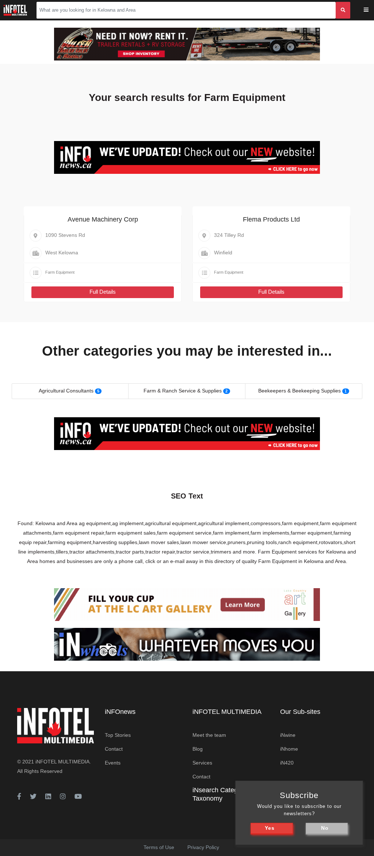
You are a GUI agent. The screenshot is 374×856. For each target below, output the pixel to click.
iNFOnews (120, 711)
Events (113, 763)
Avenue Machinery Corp (103, 219)
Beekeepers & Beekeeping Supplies (299, 391)
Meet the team (209, 735)
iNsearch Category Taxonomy (219, 794)
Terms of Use (159, 847)
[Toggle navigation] (371, 10)
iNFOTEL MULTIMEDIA (62, 762)
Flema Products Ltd (271, 219)
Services (202, 763)
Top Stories (118, 735)
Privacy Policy (203, 847)
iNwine (287, 735)
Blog (197, 749)
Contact (114, 749)
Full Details (102, 292)
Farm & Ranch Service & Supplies (183, 391)
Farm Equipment (60, 272)
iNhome (289, 749)
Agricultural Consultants (66, 391)
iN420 (287, 763)
